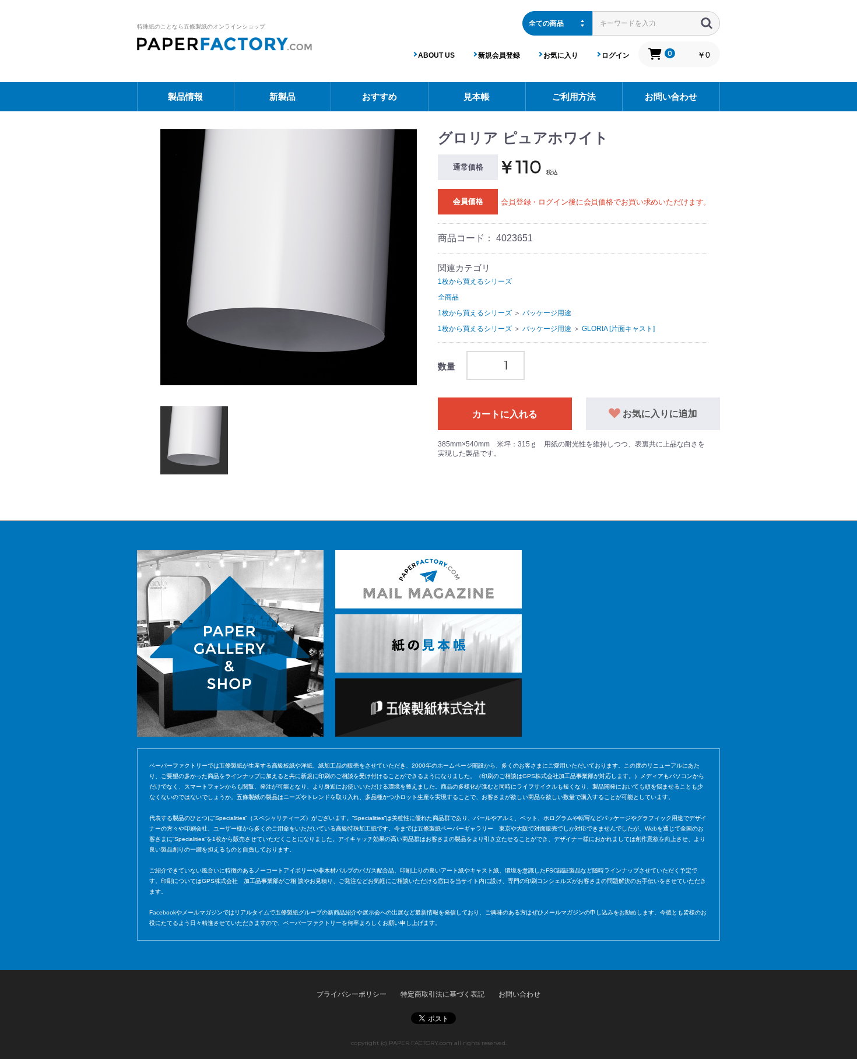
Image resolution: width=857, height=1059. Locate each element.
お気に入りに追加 (658, 413)
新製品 (282, 96)
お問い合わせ (671, 96)
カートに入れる (505, 414)
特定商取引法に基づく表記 (442, 994)
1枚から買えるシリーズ (475, 281)
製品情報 (185, 96)
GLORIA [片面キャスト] (618, 329)
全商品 (448, 297)
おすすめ (379, 96)
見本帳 (476, 96)
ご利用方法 (574, 96)
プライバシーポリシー (352, 994)
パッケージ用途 (546, 313)
